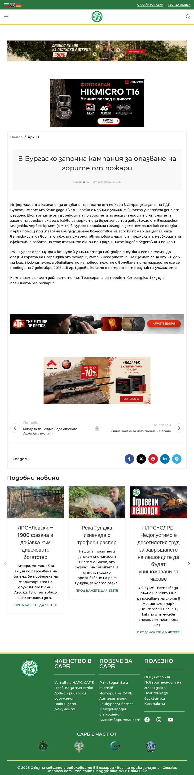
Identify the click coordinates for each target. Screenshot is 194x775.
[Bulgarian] (7, 4)
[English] (13, 4)
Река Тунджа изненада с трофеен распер (96, 535)
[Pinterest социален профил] (153, 459)
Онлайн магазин (150, 4)
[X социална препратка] (141, 459)
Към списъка (97, 428)
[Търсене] (188, 16)
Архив (33, 137)
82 (88, 182)
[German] (19, 4)
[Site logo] (97, 16)
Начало (16, 137)
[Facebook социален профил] (129, 459)
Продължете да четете (35, 605)
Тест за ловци (179, 4)
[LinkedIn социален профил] (165, 459)
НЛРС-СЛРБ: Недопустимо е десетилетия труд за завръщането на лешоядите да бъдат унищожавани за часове (158, 553)
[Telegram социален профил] (176, 459)
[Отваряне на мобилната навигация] (6, 16)
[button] (5, 563)
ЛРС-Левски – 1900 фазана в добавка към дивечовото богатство (35, 542)
